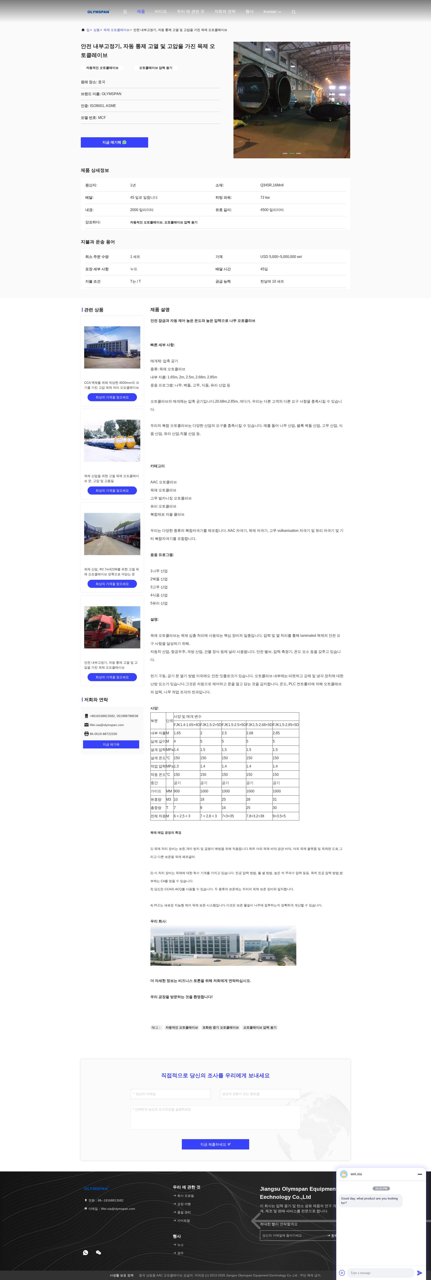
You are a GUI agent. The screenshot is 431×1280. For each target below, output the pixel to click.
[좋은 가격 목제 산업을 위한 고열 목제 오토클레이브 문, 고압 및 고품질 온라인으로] (112, 441)
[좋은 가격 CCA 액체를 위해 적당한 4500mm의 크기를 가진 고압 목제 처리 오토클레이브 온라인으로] (112, 347)
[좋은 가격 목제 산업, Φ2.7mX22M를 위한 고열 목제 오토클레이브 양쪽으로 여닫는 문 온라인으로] (112, 534)
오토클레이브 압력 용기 (260, 1027)
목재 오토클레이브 (116, 30)
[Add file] (342, 1273)
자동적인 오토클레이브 (182, 1027)
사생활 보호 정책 (122, 1275)
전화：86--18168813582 (105, 1200)
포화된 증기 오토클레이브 (220, 1027)
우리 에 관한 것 (191, 11)
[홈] (99, 11)
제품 (141, 11)
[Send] (419, 1273)
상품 (96, 30)
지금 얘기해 (111, 142)
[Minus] (419, 1174)
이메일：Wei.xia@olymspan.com (111, 1208)
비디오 (161, 11)
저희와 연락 (225, 11)
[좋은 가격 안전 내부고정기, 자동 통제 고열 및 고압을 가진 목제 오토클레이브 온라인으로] (112, 627)
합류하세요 (337, 1235)
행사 (250, 11)
